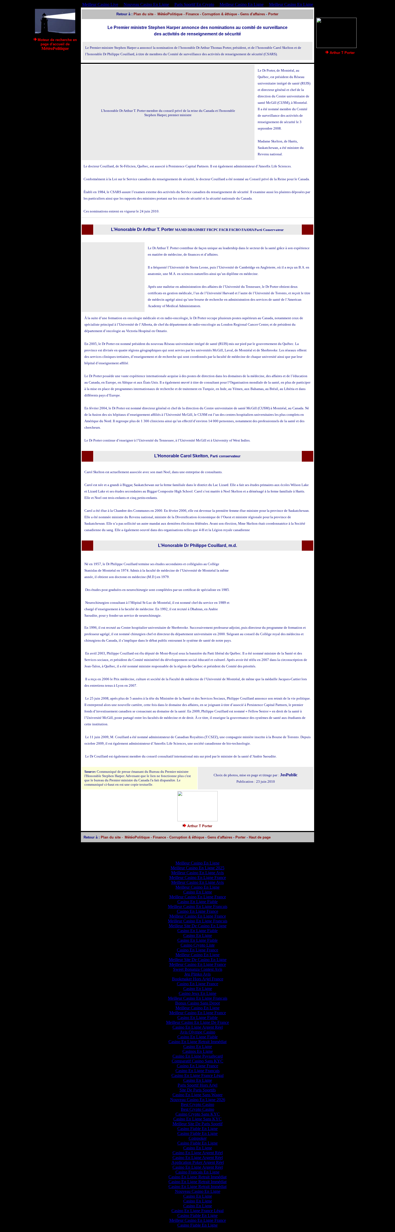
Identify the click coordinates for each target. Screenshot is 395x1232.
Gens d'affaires (252, 14)
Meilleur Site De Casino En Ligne (198, 926)
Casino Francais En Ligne (197, 1172)
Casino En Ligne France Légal (197, 1075)
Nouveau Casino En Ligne (146, 4)
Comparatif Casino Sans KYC (197, 1061)
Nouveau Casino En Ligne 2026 (197, 1099)
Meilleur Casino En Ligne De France (197, 1022)
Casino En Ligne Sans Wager (197, 1095)
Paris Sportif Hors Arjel (197, 1085)
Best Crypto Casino (197, 1104)
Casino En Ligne (197, 892)
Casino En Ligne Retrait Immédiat (197, 1041)
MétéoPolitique (169, 14)
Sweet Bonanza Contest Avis (197, 969)
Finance (192, 14)
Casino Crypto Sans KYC (197, 1114)
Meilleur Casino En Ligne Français (197, 921)
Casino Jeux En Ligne (197, 993)
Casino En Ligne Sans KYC (197, 1119)
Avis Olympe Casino (197, 1032)
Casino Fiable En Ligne (197, 1128)
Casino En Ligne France (197, 911)
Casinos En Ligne (197, 1051)
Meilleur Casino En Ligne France (197, 877)
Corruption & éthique (219, 14)
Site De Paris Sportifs (197, 1090)
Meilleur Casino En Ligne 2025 (197, 868)
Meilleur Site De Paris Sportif (197, 1123)
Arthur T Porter (342, 53)
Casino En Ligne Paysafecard (198, 1056)
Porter (273, 14)
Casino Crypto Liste (198, 945)
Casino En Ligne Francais (197, 1070)
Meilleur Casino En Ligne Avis (197, 872)
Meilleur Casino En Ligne (242, 4)
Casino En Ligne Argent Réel (198, 1027)
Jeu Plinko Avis (197, 974)
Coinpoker (198, 1138)
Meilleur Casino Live (100, 4)
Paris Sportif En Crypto (194, 4)
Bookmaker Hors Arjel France (197, 979)
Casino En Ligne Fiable (197, 901)
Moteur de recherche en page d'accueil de (57, 44)
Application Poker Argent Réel (197, 1162)
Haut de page (260, 837)
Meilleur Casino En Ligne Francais (197, 906)
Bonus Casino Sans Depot (197, 1003)
